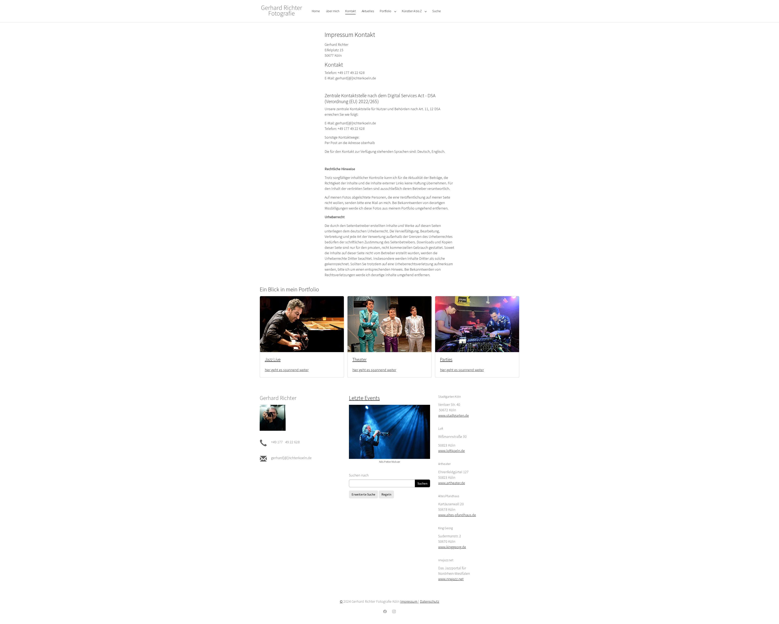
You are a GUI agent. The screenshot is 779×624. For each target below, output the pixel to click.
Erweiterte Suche (363, 494)
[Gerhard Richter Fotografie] (282, 11)
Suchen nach (359, 475)
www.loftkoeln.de (451, 450)
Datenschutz (429, 601)
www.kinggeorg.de (452, 547)
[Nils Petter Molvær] (389, 432)
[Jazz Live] (302, 323)
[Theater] (389, 323)
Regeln (386, 494)
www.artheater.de (451, 483)
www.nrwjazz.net (451, 579)
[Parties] (477, 323)
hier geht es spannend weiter (287, 370)
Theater (359, 359)
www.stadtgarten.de (453, 415)
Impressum (409, 601)
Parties (446, 359)
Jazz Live (273, 359)
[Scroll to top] (769, 614)
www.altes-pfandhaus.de (457, 515)
